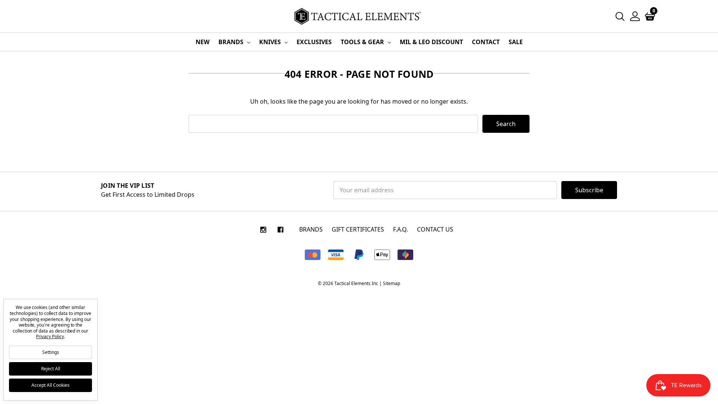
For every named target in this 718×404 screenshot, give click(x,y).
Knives (270, 42)
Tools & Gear (363, 42)
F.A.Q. (400, 229)
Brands (231, 42)
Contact (486, 42)
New (202, 42)
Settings (50, 352)
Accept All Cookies (50, 385)
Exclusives (314, 42)
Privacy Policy (50, 336)
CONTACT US (435, 229)
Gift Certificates (358, 229)
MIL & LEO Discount (431, 42)
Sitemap (391, 283)
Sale (516, 42)
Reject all (50, 368)
